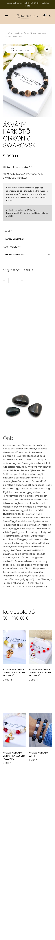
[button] (47, 49)
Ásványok (19, 33)
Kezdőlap (9, 33)
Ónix (27, 33)
